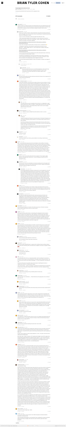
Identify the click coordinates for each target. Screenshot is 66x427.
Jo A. (18, 413)
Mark (18, 256)
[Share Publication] (54, 3)
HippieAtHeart (20, 322)
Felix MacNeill (21, 310)
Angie (18, 211)
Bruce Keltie (20, 205)
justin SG (20, 31)
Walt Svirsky (21, 359)
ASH (18, 223)
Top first (49, 16)
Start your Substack (31, 425)
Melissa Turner (21, 250)
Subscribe (58, 2)
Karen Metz (19, 24)
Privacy (9, 425)
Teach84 (20, 131)
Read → (16, 12)
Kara (21, 115)
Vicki (20, 75)
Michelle (20, 136)
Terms (11, 425)
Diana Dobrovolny (21, 327)
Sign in (63, 2)
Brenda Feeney (20, 275)
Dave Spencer (23, 168)
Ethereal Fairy (21, 286)
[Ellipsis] (50, 24)
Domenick (19, 344)
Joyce (18, 141)
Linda (20, 185)
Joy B (18, 292)
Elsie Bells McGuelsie (21, 364)
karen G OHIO (20, 408)
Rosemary (19, 242)
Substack (56, 425)
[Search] (52, 3)
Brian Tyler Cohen (18, 9)
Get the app (37, 425)
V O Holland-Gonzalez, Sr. (23, 81)
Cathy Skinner (21, 270)
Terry (20, 154)
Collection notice (15, 425)
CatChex (20, 236)
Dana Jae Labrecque (22, 110)
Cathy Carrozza (21, 281)
